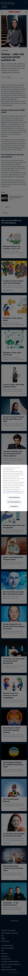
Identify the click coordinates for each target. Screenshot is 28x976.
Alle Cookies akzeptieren (14, 501)
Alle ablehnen (14, 506)
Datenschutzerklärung (13, 491)
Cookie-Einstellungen (14, 497)
